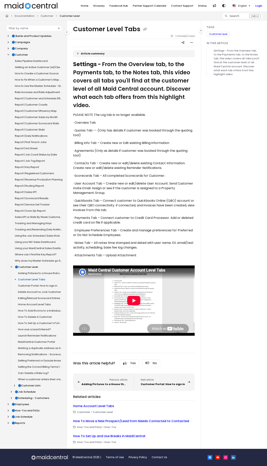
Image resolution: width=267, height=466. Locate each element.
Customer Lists (29, 385)
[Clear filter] (59, 28)
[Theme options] (224, 6)
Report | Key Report (27, 167)
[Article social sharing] (183, 43)
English (242, 6)
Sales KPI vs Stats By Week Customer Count (39, 217)
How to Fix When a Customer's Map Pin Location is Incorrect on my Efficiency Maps (39, 80)
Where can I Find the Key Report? (35, 254)
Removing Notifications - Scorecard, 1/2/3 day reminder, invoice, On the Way (40, 354)
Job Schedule (25, 392)
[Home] (31, 6)
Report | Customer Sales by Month (36, 117)
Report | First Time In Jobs (31, 142)
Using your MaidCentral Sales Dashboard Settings (39, 248)
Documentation (24, 16)
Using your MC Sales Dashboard (35, 242)
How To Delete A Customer (35, 317)
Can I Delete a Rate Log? (33, 373)
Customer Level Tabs (31, 279)
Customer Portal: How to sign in (37, 286)
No (155, 363)
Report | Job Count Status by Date (36, 154)
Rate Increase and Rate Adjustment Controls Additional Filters (39, 92)
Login (258, 6)
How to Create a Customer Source (37, 73)
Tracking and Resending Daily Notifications (39, 229)
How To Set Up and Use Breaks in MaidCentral (109, 436)
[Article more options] (191, 43)
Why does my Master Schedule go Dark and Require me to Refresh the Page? (39, 261)
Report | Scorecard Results (31, 198)
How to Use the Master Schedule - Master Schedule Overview (39, 86)
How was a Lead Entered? (34, 329)
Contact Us (159, 457)
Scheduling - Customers (32, 398)
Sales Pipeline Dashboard (31, 61)
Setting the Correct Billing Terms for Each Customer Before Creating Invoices (40, 367)
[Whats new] (214, 6)
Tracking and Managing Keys (33, 223)
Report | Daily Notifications (31, 136)
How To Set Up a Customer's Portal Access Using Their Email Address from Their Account (40, 323)
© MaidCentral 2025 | (87, 457)
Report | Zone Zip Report (30, 211)
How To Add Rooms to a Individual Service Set (40, 310)
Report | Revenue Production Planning (39, 179)
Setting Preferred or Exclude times (39, 360)
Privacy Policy (138, 457)
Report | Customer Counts (31, 105)
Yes (133, 363)
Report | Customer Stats (30, 129)
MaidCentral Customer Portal (36, 342)
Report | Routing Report (29, 186)
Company (20, 48)
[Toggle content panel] (201, 30)
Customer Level (70, 16)
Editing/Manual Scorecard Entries (39, 298)
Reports (18, 423)
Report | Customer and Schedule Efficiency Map (39, 98)
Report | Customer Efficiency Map (36, 111)
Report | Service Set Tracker (32, 204)
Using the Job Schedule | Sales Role (37, 236)
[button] (242, 16)
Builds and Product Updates (31, 36)
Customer (47, 16)
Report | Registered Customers (34, 173)
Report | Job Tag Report (30, 161)
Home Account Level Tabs (34, 304)
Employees (20, 404)
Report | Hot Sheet (26, 148)
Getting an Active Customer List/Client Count (39, 67)
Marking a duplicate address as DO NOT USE (40, 348)
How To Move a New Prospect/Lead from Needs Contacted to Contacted (131, 421)
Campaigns (21, 42)
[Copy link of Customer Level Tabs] (145, 29)
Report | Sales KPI (26, 192)
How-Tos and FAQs (25, 410)
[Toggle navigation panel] (67, 32)
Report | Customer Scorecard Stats (37, 123)
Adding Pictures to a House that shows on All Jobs (40, 273)
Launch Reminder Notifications (37, 335)
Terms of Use (115, 457)
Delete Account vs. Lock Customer (39, 292)
